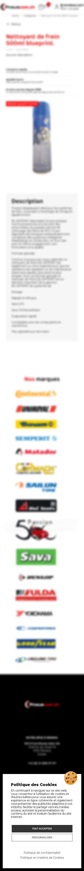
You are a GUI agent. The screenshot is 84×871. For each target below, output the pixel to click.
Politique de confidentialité (42, 852)
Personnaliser (42, 837)
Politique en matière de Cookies (42, 857)
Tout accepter (42, 828)
